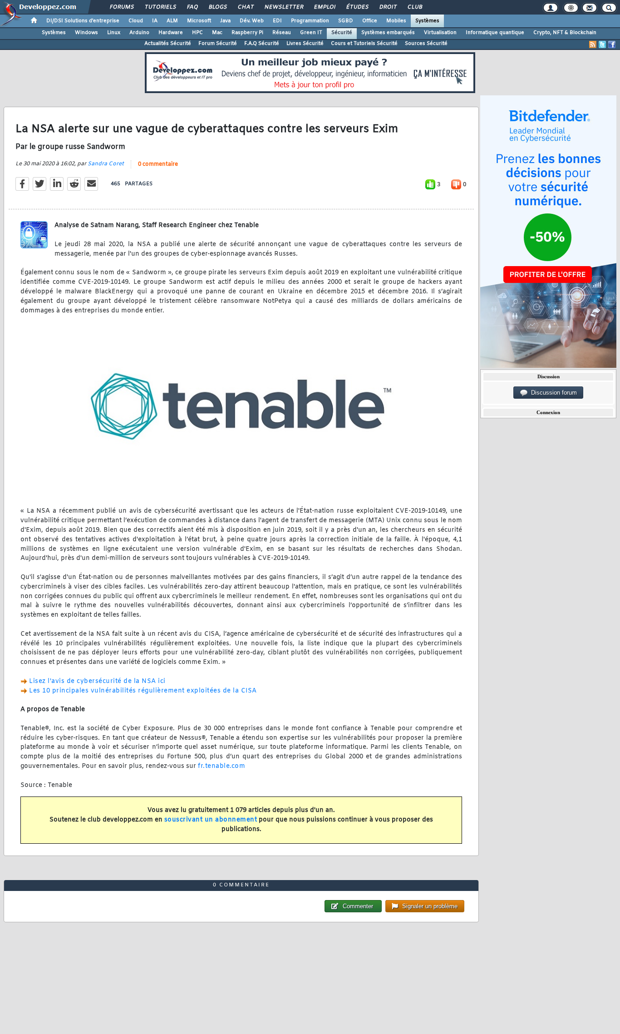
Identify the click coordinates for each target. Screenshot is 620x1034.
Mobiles (396, 21)
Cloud (135, 21)
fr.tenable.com (221, 766)
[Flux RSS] (592, 44)
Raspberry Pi (247, 33)
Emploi (324, 7)
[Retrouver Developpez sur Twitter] (602, 44)
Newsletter (283, 7)
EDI (277, 21)
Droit (387, 7)
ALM (172, 21)
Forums (121, 7)
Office (369, 21)
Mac (217, 33)
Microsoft (199, 21)
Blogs (217, 7)
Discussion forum (552, 392)
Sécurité (341, 33)
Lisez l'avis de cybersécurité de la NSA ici (97, 681)
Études (357, 7)
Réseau (281, 33)
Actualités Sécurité (167, 43)
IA (154, 21)
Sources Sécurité (426, 43)
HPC (197, 33)
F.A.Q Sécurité (261, 43)
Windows (86, 33)
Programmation (310, 21)
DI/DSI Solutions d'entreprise (82, 21)
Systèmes (427, 21)
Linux (113, 33)
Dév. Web (252, 21)
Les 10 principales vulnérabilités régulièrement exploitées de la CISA (143, 691)
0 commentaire (158, 164)
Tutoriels (160, 7)
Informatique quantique (495, 33)
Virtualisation (440, 33)
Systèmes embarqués (388, 33)
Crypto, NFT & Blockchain (564, 33)
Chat (245, 7)
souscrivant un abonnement (210, 820)
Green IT (311, 33)
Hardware (170, 33)
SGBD (345, 21)
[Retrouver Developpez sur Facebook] (611, 44)
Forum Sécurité (217, 43)
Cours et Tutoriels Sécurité (364, 43)
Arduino (139, 33)
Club (414, 7)
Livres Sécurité (305, 43)
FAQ (192, 7)
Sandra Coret (106, 164)
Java (225, 21)
